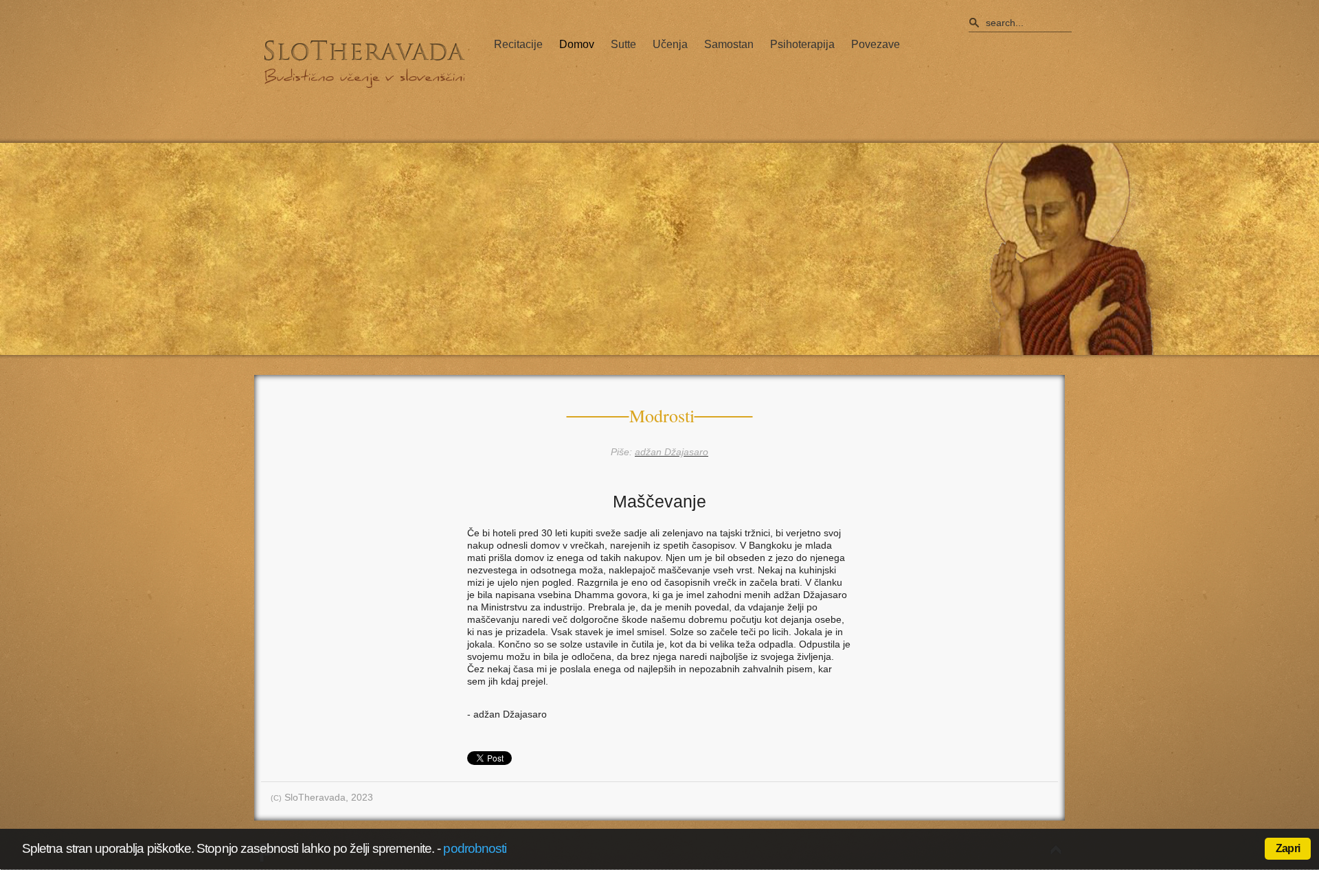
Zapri (1288, 848)
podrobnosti (474, 848)
